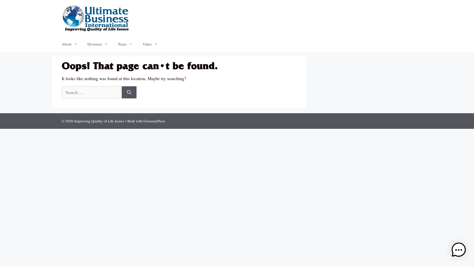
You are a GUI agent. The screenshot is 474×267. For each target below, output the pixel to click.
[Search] (129, 92)
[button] (459, 251)
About (66, 44)
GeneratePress (154, 120)
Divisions (94, 44)
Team (122, 44)
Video (147, 44)
